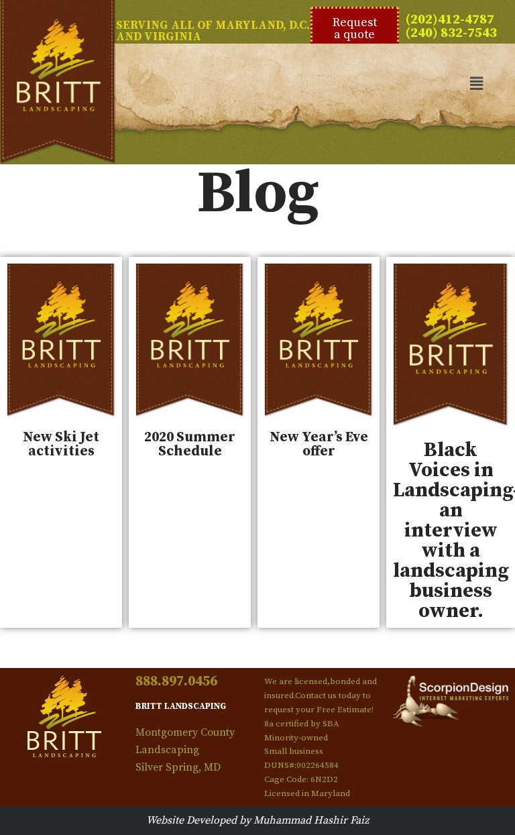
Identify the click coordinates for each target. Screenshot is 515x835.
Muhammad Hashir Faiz (311, 820)
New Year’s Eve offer (319, 444)
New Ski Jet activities (61, 444)
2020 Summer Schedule (189, 444)
